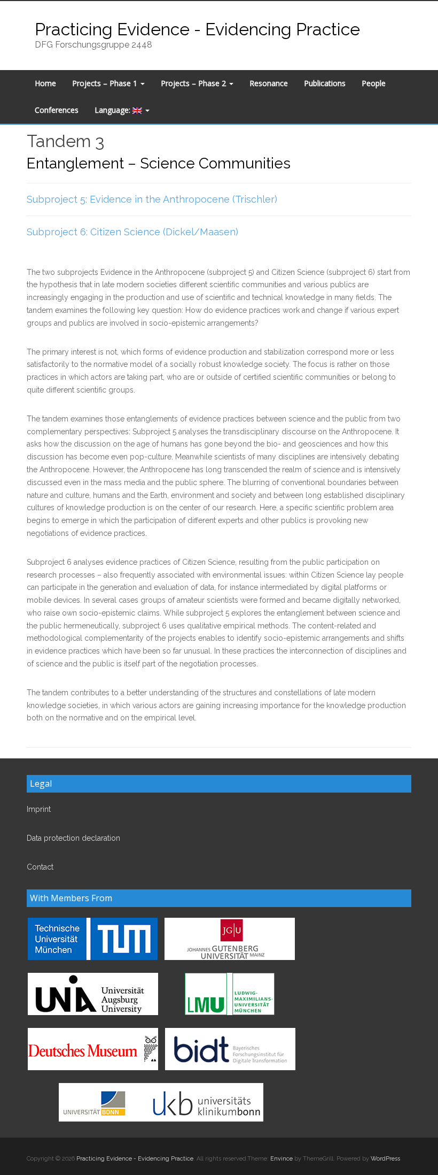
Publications (325, 83)
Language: (113, 110)
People (374, 83)
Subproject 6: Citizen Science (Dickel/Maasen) (132, 231)
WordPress (385, 1158)
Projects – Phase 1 (105, 83)
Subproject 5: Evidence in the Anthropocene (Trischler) (152, 199)
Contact (40, 867)
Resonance (268, 83)
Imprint (39, 809)
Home (45, 83)
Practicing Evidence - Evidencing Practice (197, 29)
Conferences (57, 110)
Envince (281, 1158)
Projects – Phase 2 (194, 83)
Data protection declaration (73, 838)
